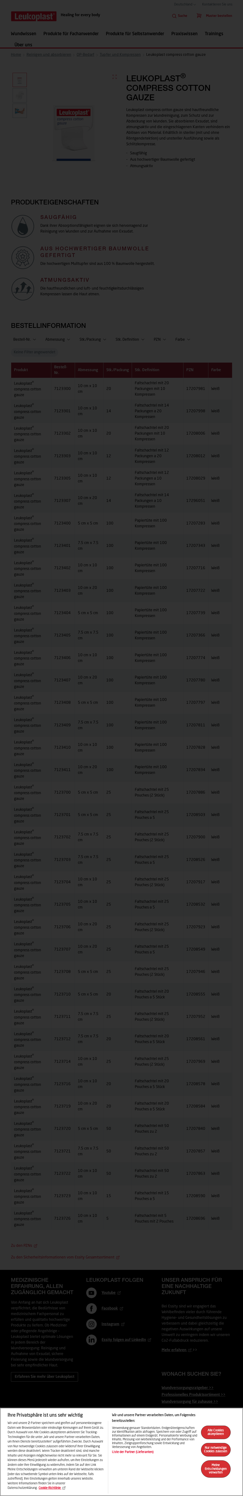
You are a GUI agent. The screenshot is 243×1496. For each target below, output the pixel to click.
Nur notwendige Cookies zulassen (215, 1449)
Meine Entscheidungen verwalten (216, 1469)
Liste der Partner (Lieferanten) (133, 1452)
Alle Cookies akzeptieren (216, 1432)
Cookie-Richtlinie (50, 1488)
